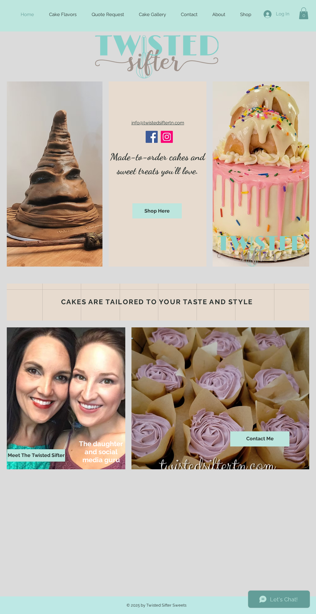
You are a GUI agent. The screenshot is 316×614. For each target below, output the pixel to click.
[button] (304, 13)
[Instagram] (167, 137)
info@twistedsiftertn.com (157, 123)
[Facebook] (152, 137)
